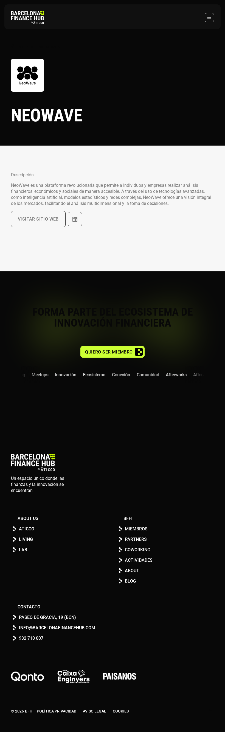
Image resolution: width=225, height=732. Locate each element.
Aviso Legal (94, 711)
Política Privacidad (56, 711)
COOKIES (121, 711)
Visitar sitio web (38, 219)
